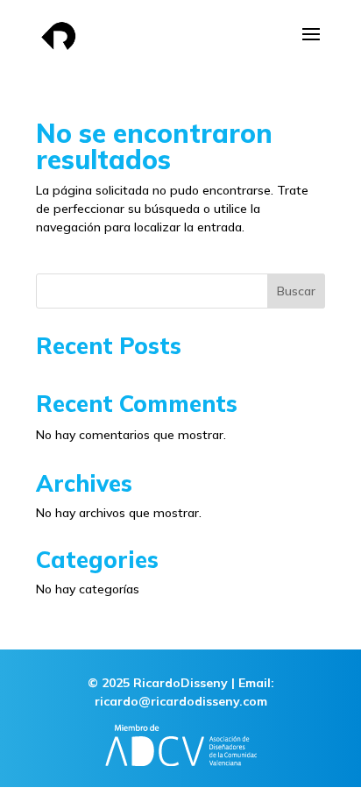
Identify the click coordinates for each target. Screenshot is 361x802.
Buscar (296, 291)
